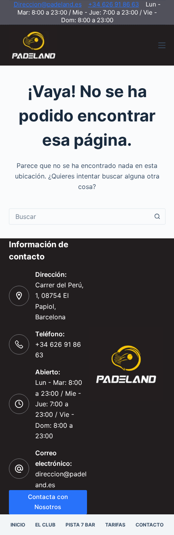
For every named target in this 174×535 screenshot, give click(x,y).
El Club (45, 525)
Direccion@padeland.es (48, 4)
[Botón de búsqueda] (157, 216)
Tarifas (115, 525)
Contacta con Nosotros (48, 502)
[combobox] (79, 216)
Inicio (18, 525)
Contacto (149, 525)
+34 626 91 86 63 (113, 4)
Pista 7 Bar (80, 525)
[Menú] (162, 45)
